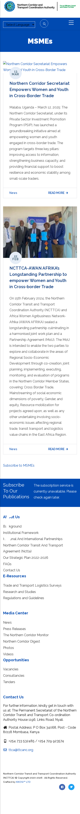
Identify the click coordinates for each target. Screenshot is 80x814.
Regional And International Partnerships (33, 539)
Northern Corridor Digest (21, 641)
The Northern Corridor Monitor (26, 635)
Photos (8, 648)
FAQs (7, 564)
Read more (56, 192)
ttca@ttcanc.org (20, 750)
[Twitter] (7, 535)
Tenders (9, 682)
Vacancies (10, 669)
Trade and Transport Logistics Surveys (32, 585)
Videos (8, 654)
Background (12, 526)
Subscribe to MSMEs (18, 465)
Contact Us (11, 570)
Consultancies (13, 676)
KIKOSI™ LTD (23, 781)
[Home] (40, 8)
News (13, 192)
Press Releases (14, 629)
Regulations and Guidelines (23, 598)
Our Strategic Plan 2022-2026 (25, 558)
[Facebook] (7, 516)
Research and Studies (19, 592)
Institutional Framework (21, 533)
